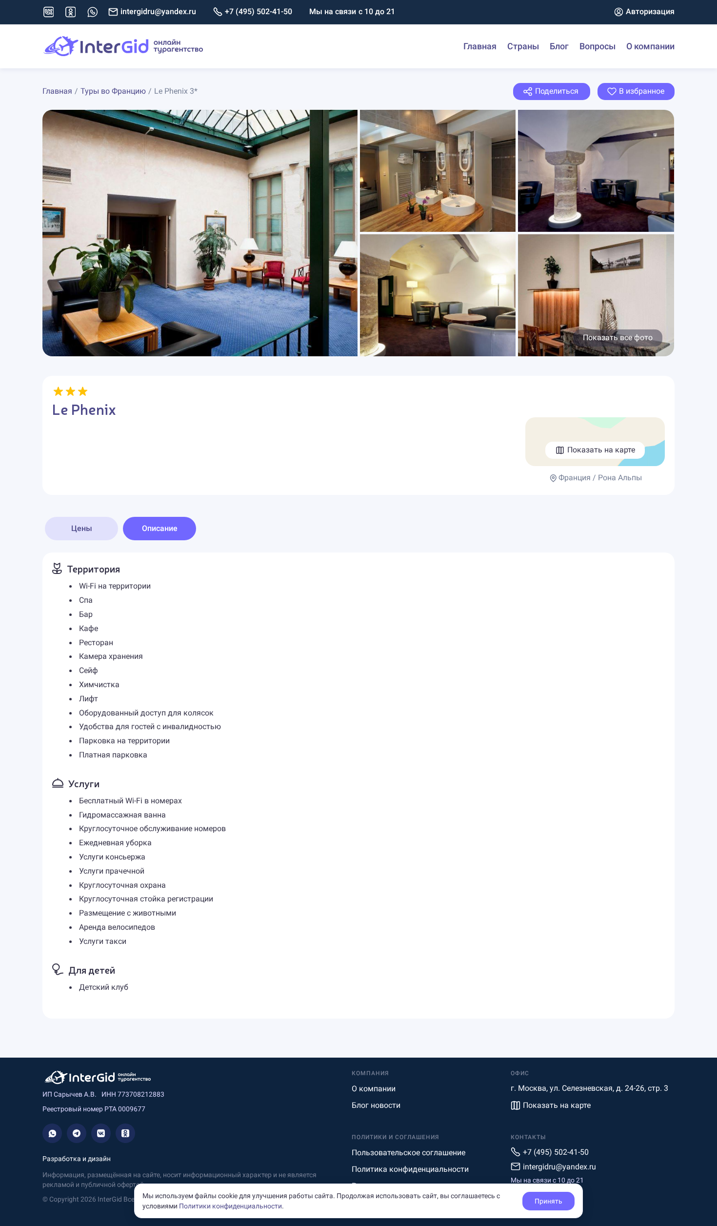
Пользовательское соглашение (408, 1152)
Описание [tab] (160, 528)
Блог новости (376, 1105)
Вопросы (597, 46)
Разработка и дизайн (76, 1159)
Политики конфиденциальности (230, 1206)
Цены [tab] (81, 528)
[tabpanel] (358, 785)
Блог (559, 46)
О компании (650, 46)
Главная (480, 46)
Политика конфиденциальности (410, 1169)
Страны (523, 46)
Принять (548, 1201)
